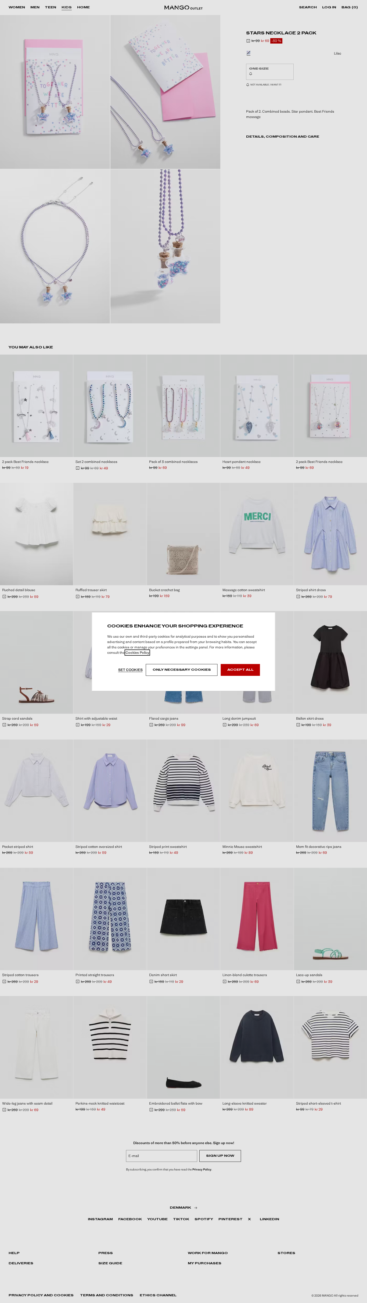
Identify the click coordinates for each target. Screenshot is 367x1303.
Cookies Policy (137, 652)
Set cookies (130, 669)
